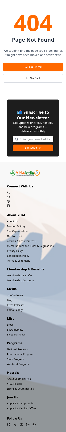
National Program (17, 349)
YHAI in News (15, 295)
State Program (15, 359)
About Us (12, 221)
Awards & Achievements (21, 241)
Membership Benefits (19, 275)
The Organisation (17, 231)
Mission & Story (16, 226)
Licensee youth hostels (20, 388)
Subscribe (31, 147)
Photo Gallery (15, 310)
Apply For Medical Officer (22, 408)
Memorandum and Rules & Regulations (30, 246)
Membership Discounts (20, 280)
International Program (20, 354)
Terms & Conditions (18, 260)
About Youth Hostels (19, 378)
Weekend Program (18, 364)
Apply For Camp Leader (20, 403)
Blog (9, 300)
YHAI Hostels (14, 383)
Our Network (14, 236)
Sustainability (15, 329)
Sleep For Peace (16, 334)
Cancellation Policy (18, 255)
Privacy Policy (15, 250)
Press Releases (15, 305)
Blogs (10, 324)
